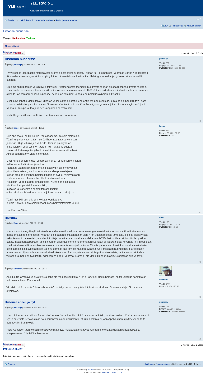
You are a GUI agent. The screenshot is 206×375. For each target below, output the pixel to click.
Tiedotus (30, 38)
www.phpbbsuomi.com (112, 372)
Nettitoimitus (18, 38)
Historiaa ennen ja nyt (20, 302)
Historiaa (11, 217)
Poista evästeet (163, 364)
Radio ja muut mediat (66, 20)
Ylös (200, 121)
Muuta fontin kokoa (199, 19)
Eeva (16, 223)
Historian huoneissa (16, 31)
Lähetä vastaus (10, 52)
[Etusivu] (17, 6)
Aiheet (50, 20)
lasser (16, 128)
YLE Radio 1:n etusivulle (33, 20)
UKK (166, 26)
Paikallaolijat (13, 349)
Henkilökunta (147, 364)
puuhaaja (18, 65)
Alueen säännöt (12, 46)
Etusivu (11, 20)
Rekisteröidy (177, 26)
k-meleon (18, 269)
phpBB (91, 369)
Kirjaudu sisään (194, 26)
